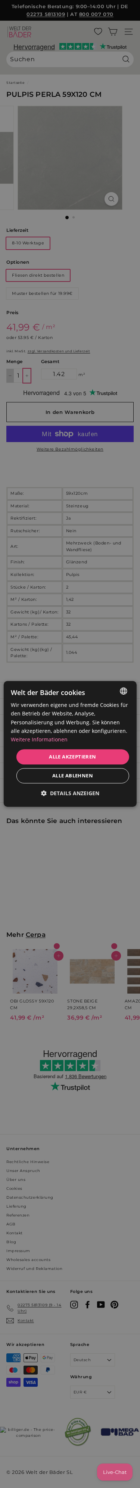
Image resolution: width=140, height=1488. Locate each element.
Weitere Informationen (39, 739)
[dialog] (69, 744)
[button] (70, 793)
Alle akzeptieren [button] (72, 756)
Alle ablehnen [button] (72, 776)
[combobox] (123, 691)
